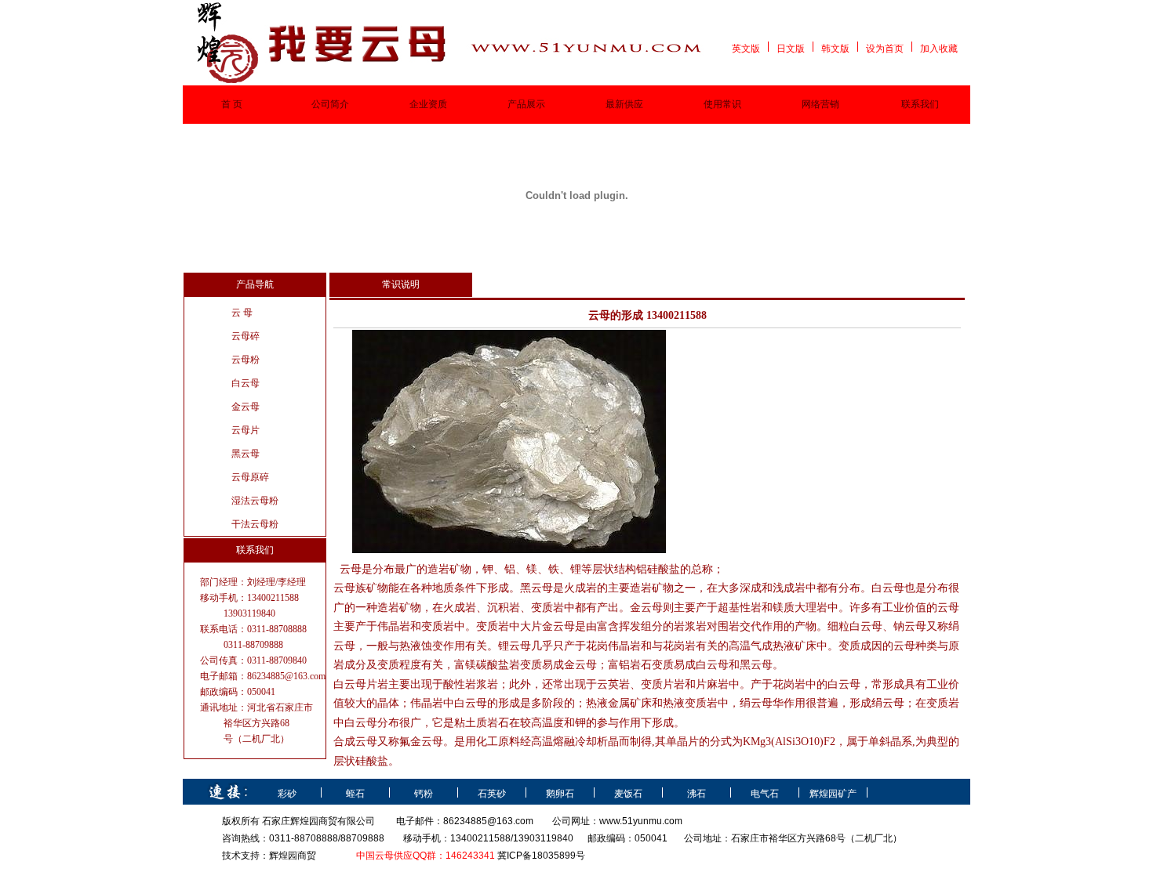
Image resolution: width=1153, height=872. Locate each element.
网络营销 (820, 104)
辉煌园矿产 (833, 793)
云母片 (245, 430)
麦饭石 (628, 793)
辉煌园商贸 (292, 855)
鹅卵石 (560, 793)
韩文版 (835, 48)
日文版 (791, 48)
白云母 (245, 383)
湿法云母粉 (254, 500)
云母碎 (245, 336)
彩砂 (287, 793)
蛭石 (355, 793)
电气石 (765, 793)
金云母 (245, 406)
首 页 (231, 104)
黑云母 (245, 453)
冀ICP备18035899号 (541, 855)
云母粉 (245, 359)
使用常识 (722, 104)
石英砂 (492, 793)
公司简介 (330, 104)
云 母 (242, 312)
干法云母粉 (254, 524)
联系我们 (920, 104)
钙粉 (423, 793)
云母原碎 (250, 477)
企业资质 (428, 104)
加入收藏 (939, 48)
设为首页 (885, 48)
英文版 (746, 48)
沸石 (696, 793)
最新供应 (624, 104)
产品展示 (526, 104)
